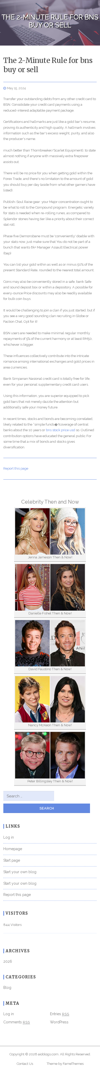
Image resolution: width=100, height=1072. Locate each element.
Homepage (12, 849)
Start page (11, 860)
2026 (7, 961)
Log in (8, 837)
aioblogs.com (48, 1054)
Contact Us (25, 1064)
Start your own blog (19, 872)
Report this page (15, 468)
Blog (7, 988)
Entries (59, 1014)
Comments (16, 1022)
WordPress (59, 1022)
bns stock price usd (60, 430)
